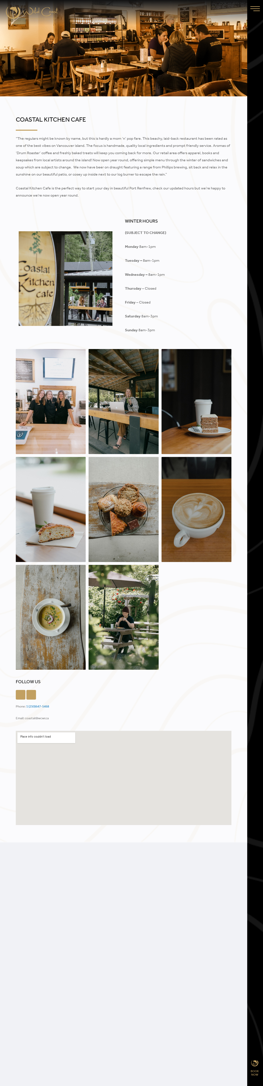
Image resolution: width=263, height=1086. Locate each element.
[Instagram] (31, 695)
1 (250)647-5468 (37, 706)
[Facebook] (20, 695)
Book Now (255, 1072)
